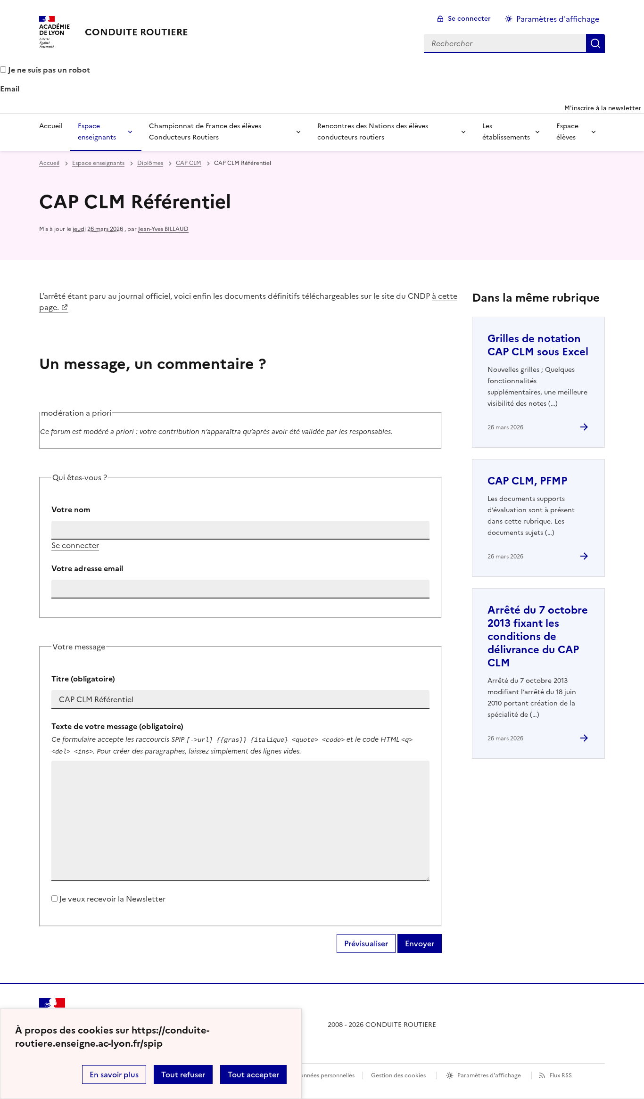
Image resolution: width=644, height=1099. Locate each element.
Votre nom (71, 509)
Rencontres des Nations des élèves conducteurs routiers (372, 131)
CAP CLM (188, 163)
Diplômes (150, 163)
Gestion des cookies (398, 1075)
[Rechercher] (595, 43)
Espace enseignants (97, 131)
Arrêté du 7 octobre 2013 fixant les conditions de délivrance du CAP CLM (537, 636)
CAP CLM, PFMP (527, 481)
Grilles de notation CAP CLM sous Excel (537, 345)
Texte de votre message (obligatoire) (117, 726)
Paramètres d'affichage (557, 19)
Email (9, 88)
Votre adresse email (87, 568)
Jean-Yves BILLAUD (163, 229)
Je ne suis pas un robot (48, 69)
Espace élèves (567, 131)
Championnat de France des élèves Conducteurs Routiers (205, 131)
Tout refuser (183, 1074)
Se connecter (469, 19)
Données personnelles (325, 1075)
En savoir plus (114, 1074)
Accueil (51, 126)
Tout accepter (253, 1074)
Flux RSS (561, 1075)
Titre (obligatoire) (83, 678)
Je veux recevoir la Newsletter (112, 898)
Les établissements (506, 131)
